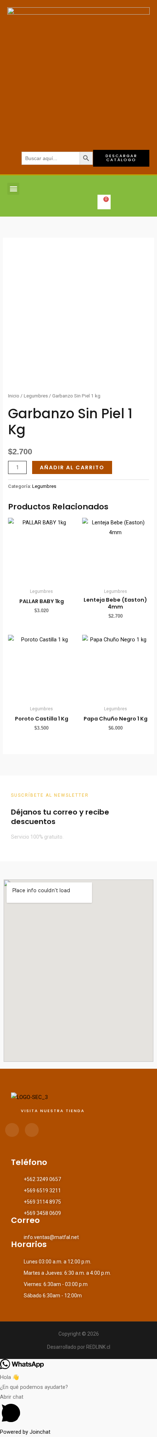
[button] (13, 189)
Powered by (25, 1432)
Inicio (13, 396)
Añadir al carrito (72, 467)
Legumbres (36, 396)
